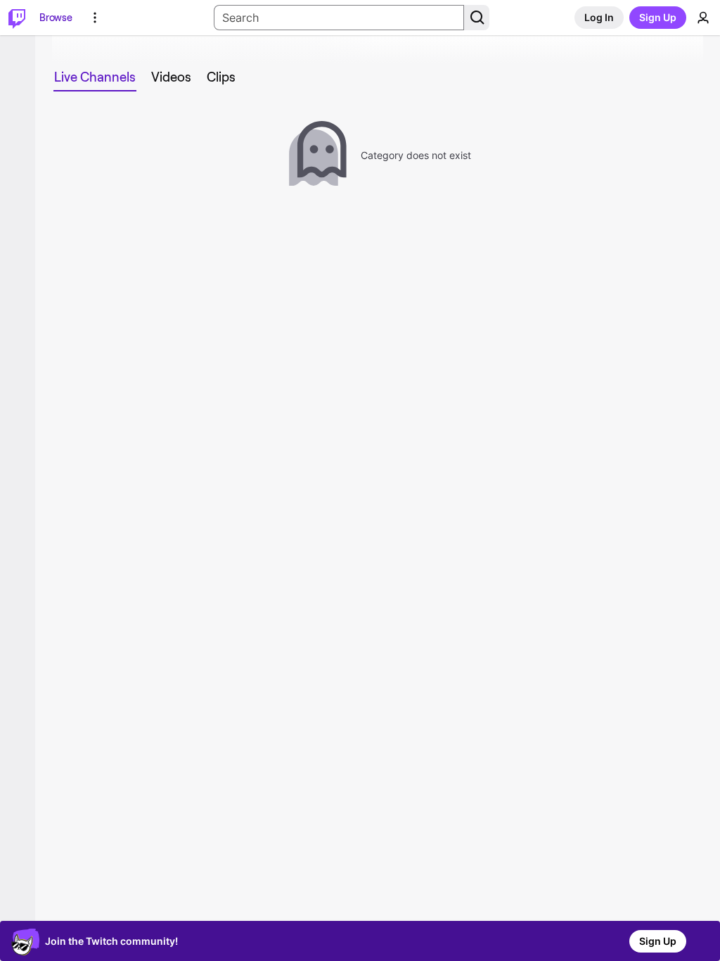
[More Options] (95, 17)
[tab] (94, 77)
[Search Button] (476, 17)
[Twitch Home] (17, 17)
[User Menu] (703, 17)
